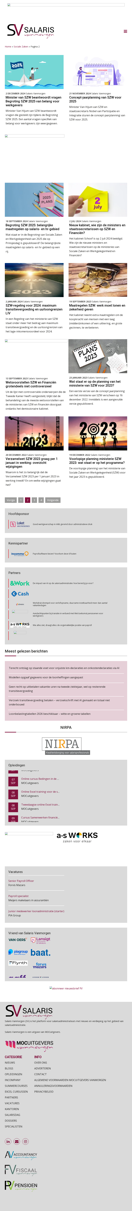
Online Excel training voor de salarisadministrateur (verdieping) (59, 785)
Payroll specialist (18, 882)
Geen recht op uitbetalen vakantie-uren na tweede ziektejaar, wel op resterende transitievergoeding (57, 689)
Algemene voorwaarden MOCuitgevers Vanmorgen (70, 1080)
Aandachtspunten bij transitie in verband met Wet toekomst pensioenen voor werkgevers (68, 604)
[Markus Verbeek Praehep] (20, 625)
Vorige (11, 500)
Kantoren (12, 1109)
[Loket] (20, 524)
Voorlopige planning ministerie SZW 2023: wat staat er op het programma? (97, 461)
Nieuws (10, 1062)
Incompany (12, 1080)
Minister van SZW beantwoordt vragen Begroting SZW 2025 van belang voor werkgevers (33, 101)
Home (8, 46)
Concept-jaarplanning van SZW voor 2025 (95, 99)
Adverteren (42, 1068)
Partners (11, 1097)
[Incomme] (20, 553)
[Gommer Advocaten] (20, 604)
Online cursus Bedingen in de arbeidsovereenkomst (52, 772)
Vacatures (12, 1103)
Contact (40, 1074)
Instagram (25, 1141)
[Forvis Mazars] (40, 954)
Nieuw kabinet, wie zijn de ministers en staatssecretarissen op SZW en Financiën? (97, 229)
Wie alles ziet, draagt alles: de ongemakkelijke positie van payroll (62, 614)
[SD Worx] (20, 594)
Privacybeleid (43, 1091)
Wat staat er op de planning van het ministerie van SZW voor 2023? (95, 383)
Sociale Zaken (21, 46)
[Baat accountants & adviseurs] (40, 941)
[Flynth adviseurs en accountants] (18, 954)
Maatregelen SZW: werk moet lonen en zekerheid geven (97, 307)
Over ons (40, 1062)
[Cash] (20, 583)
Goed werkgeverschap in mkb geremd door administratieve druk (62, 524)
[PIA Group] (18, 941)
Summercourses (16, 1086)
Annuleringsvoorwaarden (53, 1086)
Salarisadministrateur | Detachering (30, 913)
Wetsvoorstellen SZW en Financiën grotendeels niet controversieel (31, 384)
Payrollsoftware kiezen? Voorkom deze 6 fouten (54, 553)
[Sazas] (20, 636)
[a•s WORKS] (20, 614)
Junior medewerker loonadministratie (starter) (36, 898)
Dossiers (11, 1120)
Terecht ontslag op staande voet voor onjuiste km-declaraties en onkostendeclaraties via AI (64, 668)
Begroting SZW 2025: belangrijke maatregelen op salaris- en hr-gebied (32, 227)
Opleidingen (13, 1074)
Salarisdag (12, 1115)
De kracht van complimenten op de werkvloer (53, 635)
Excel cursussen (16, 1091)
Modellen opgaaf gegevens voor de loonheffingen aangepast (46, 677)
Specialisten (13, 1126)
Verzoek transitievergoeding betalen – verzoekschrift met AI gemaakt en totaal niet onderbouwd (59, 702)
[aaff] (18, 967)
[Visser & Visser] (40, 967)
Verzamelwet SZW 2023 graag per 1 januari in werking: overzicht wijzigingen (32, 462)
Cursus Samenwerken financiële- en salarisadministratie (55, 811)
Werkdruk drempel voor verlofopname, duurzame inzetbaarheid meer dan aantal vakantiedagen (70, 593)
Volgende (53, 500)
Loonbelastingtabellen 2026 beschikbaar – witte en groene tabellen (49, 714)
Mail (17, 1141)
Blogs (9, 1068)
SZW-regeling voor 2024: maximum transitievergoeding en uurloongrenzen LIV (34, 309)
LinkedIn (8, 1141)
